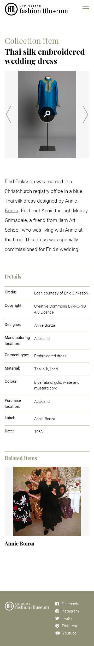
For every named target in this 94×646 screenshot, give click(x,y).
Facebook (69, 604)
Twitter (68, 618)
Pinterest (69, 625)
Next (85, 114)
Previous (8, 114)
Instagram (70, 611)
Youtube (69, 633)
